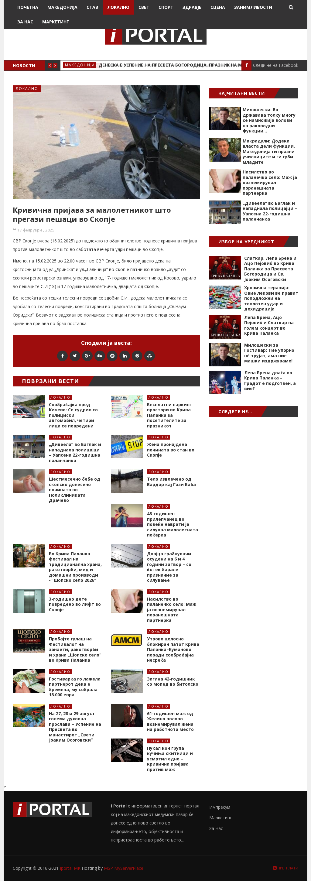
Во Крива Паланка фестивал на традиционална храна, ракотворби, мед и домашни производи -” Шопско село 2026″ (75, 567)
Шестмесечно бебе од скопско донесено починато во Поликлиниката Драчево (74, 489)
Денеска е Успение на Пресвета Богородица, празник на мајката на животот (194, 65)
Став (92, 7)
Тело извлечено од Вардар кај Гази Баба (171, 481)
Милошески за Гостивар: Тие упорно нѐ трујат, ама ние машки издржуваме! (269, 353)
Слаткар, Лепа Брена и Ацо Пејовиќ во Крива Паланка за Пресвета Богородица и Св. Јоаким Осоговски (270, 268)
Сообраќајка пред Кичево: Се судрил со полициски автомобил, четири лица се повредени (73, 415)
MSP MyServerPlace (123, 868)
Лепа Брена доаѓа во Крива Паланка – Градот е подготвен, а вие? (270, 381)
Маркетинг (55, 22)
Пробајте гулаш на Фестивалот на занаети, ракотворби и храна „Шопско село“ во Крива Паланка (75, 649)
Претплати (287, 868)
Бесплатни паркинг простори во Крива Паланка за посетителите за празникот (169, 415)
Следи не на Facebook (275, 65)
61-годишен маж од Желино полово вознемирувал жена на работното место (170, 721)
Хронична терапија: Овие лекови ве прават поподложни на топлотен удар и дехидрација (271, 298)
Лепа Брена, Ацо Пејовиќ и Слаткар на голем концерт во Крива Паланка (269, 325)
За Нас (25, 22)
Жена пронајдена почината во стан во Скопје (170, 449)
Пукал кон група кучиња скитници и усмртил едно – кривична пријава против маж (170, 758)
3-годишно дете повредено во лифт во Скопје (75, 604)
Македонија (62, 7)
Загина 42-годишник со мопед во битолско (172, 681)
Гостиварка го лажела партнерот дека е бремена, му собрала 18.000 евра (75, 687)
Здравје (192, 7)
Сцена (217, 7)
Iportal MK (71, 868)
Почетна (27, 7)
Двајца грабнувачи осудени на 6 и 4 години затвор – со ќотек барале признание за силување (169, 567)
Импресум (219, 807)
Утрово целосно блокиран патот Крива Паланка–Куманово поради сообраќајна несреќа (173, 649)
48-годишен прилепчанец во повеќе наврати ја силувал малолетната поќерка (172, 524)
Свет (143, 7)
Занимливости (253, 7)
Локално (118, 7)
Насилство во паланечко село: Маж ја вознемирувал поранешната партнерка (171, 609)
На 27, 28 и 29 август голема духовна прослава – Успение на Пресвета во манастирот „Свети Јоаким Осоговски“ (75, 727)
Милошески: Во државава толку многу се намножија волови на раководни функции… (269, 120)
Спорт (166, 7)
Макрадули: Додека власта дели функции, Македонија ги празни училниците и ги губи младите (269, 151)
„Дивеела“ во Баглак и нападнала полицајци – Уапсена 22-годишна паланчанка (75, 452)
